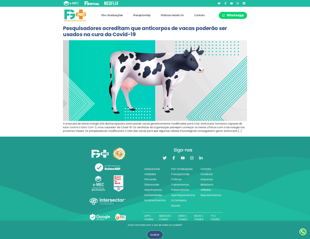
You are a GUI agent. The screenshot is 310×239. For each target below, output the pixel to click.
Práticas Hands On (172, 15)
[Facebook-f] (225, 3)
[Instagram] (238, 3)
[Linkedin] (244, 3)
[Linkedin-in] (201, 158)
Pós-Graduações (112, 15)
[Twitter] (219, 3)
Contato (199, 15)
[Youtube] (231, 3)
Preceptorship (142, 15)
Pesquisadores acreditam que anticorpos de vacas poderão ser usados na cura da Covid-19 (145, 31)
